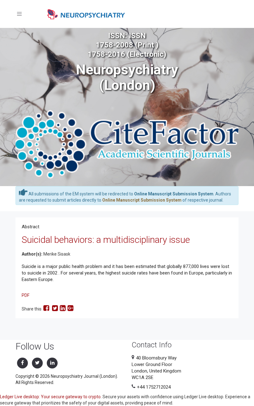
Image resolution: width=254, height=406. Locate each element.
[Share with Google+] (70, 308)
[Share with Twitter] (55, 308)
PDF (25, 295)
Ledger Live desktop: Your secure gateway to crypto (50, 396)
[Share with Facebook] (46, 308)
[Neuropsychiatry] (86, 14)
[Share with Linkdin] (63, 308)
